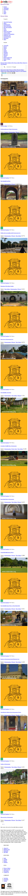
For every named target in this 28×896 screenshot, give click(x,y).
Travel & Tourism (8, 22)
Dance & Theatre (8, 31)
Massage (6, 55)
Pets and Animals (8, 27)
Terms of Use (7, 869)
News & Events (7, 26)
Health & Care (7, 35)
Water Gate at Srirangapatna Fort (7, 339)
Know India (17, 62)
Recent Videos (4, 62)
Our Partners (4, 64)
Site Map (6, 852)
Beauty (5, 46)
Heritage (6, 52)
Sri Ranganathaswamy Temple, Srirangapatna (9, 129)
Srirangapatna (11, 132)
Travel (5, 56)
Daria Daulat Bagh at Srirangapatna (7, 499)
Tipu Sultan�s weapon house (6, 392)
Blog (21, 62)
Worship (18, 715)
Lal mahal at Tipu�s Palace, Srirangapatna (9, 445)
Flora (5, 28)
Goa (5, 10)
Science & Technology (9, 34)
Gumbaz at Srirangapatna (5, 764)
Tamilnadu (6, 8)
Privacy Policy (7, 868)
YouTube (6, 878)
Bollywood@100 (8, 57)
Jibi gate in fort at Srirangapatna (7, 817)
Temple (6, 132)
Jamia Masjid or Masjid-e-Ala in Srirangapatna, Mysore (11, 712)
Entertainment (7, 24)
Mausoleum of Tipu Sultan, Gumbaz (7, 286)
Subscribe (6, 851)
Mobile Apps (7, 849)
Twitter (5, 881)
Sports (5, 30)
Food (5, 49)
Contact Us (6, 872)
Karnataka (6, 9)
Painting (5, 862)
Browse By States (5, 4)
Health (5, 50)
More (5, 13)
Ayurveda (6, 45)
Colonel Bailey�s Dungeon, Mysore (7, 552)
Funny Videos (7, 59)
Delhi (5, 12)
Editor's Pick (11, 62)
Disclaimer (6, 871)
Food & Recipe (7, 36)
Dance (5, 48)
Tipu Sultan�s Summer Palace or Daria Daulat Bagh (10, 605)
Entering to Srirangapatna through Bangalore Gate (10, 659)
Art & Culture (7, 32)
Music (5, 23)
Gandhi (5, 859)
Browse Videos (4, 16)
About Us (25, 62)
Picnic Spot (14, 449)
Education (6, 38)
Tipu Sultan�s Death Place (5, 181)
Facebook (6, 879)
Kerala (5, 6)
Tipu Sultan (18, 236)
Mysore (17, 132)
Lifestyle (6, 53)
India (5, 858)
